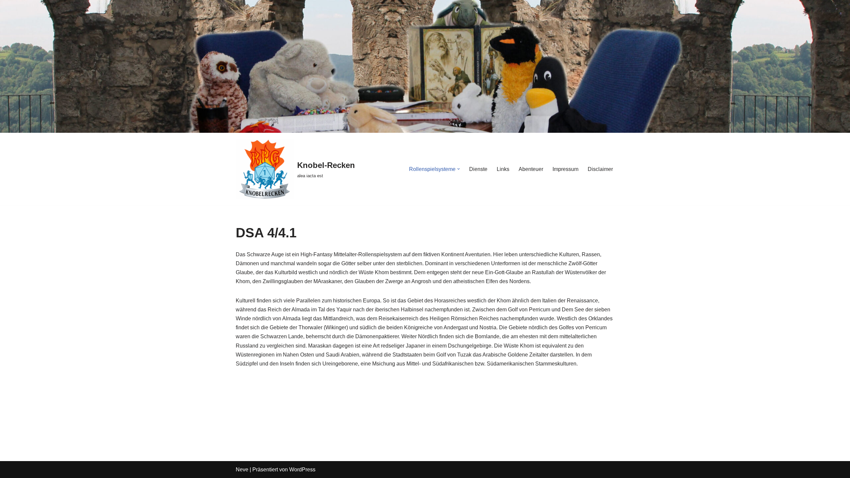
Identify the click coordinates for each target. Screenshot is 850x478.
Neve (242, 469)
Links (503, 169)
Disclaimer (600, 169)
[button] (458, 169)
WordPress (302, 469)
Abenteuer (531, 169)
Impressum (565, 169)
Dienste (478, 169)
